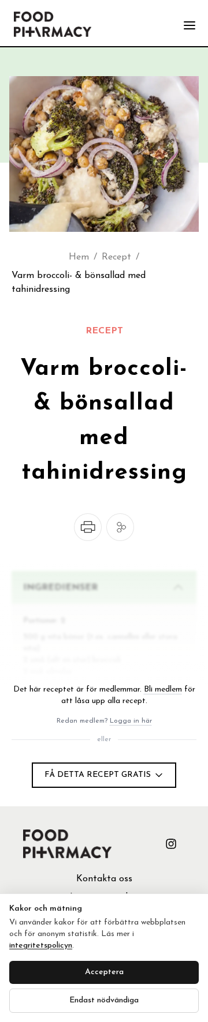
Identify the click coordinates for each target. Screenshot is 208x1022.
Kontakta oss (104, 879)
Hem (79, 257)
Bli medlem (163, 689)
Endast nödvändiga (104, 1000)
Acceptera (104, 972)
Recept (116, 257)
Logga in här (131, 720)
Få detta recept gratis (97, 775)
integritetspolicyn (40, 945)
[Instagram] (171, 844)
